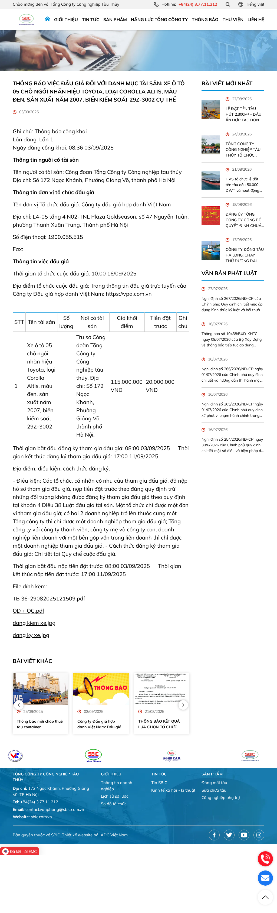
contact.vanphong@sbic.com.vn (54, 809)
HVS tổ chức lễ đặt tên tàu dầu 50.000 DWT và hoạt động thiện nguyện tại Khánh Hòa (242, 185)
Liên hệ (256, 19)
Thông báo (205, 19)
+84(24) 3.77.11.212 (39, 801)
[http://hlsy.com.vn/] (70, 756)
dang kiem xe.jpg (34, 622)
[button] (19, 705)
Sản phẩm (115, 19)
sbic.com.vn (41, 816)
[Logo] (26, 19)
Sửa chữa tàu (214, 790)
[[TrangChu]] (47, 19)
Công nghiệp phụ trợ (221, 797)
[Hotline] (265, 858)
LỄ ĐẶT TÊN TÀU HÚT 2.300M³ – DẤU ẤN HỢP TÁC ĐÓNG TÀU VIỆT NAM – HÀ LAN (244, 114)
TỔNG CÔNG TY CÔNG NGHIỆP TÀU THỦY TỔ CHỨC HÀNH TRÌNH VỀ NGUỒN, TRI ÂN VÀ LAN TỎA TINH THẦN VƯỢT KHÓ (243, 149)
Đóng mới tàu (214, 782)
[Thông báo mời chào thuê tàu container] (40, 689)
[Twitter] (229, 835)
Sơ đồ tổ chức (113, 803)
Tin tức (90, 19)
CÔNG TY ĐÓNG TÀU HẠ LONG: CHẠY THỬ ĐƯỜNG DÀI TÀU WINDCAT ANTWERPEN (245, 255)
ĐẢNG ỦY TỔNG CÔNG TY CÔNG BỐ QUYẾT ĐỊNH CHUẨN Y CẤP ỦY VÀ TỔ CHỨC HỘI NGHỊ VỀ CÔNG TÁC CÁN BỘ (245, 220)
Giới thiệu (66, 19)
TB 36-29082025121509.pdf (49, 598)
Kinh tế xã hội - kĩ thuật (173, 790)
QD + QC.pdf (28, 610)
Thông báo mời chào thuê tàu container (40, 724)
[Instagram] (258, 835)
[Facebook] (214, 835)
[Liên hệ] (265, 878)
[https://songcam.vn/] (148, 756)
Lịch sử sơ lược (114, 796)
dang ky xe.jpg (31, 635)
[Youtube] (244, 835)
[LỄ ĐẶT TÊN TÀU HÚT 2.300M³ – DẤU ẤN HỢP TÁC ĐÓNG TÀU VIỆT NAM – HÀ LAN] (211, 109)
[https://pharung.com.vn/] (227, 756)
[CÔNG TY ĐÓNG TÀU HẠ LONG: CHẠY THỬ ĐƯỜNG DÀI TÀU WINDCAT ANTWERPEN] (211, 250)
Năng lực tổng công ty (159, 19)
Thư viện (233, 19)
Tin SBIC (159, 782)
